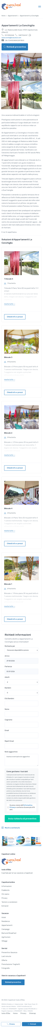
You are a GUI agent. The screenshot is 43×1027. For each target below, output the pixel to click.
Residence (6, 921)
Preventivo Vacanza (9, 952)
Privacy (4, 898)
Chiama (12, 1024)
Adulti (7, 677)
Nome (7, 709)
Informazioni (7, 886)
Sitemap (32, 1013)
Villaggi (4, 941)
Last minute (6, 956)
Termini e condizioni (9, 902)
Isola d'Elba (6, 1013)
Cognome (8, 720)
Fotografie (6, 968)
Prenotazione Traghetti (11, 964)
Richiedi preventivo (16, 47)
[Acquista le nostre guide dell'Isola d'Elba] (21, 841)
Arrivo (7, 656)
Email (7, 730)
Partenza (8, 667)
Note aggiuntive (11, 752)
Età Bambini (9, 699)
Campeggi (5, 929)
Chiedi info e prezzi (15, 317)
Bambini (8, 688)
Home (4, 16)
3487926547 (23, 35)
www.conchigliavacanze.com (11, 38)
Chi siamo (5, 894)
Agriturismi (6, 937)
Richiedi (33, 1024)
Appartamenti (13, 16)
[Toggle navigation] (39, 6)
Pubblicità (5, 890)
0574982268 (9, 35)
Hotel (4, 917)
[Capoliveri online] (11, 6)
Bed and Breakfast (9, 933)
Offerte (4, 960)
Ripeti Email (9, 741)
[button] (9, 304)
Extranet (5, 906)
